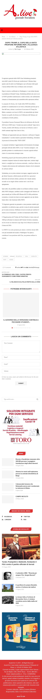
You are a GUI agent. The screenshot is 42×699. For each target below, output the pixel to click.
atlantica (19, 256)
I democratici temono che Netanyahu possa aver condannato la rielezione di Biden (27, 486)
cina (26, 256)
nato (4, 259)
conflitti (34, 256)
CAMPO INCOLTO (22, 496)
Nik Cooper (17, 49)
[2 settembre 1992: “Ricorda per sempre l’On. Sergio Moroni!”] (8, 576)
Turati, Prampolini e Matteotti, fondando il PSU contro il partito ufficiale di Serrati (19, 563)
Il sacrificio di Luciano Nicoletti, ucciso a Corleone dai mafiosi (26, 586)
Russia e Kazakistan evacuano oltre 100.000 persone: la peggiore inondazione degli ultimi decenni (28, 461)
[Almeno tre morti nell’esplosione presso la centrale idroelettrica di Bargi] (8, 474)
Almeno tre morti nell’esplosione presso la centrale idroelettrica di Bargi (27, 474)
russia (11, 259)
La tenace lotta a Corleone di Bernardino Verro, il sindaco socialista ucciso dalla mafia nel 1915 (26, 600)
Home (3, 36)
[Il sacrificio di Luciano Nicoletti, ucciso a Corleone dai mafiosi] (8, 588)
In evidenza (12, 36)
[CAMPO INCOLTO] (8, 499)
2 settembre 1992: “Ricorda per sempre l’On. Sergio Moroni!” (26, 574)
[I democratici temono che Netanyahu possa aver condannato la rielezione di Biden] (8, 487)
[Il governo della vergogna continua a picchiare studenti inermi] (21, 305)
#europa (5, 256)
